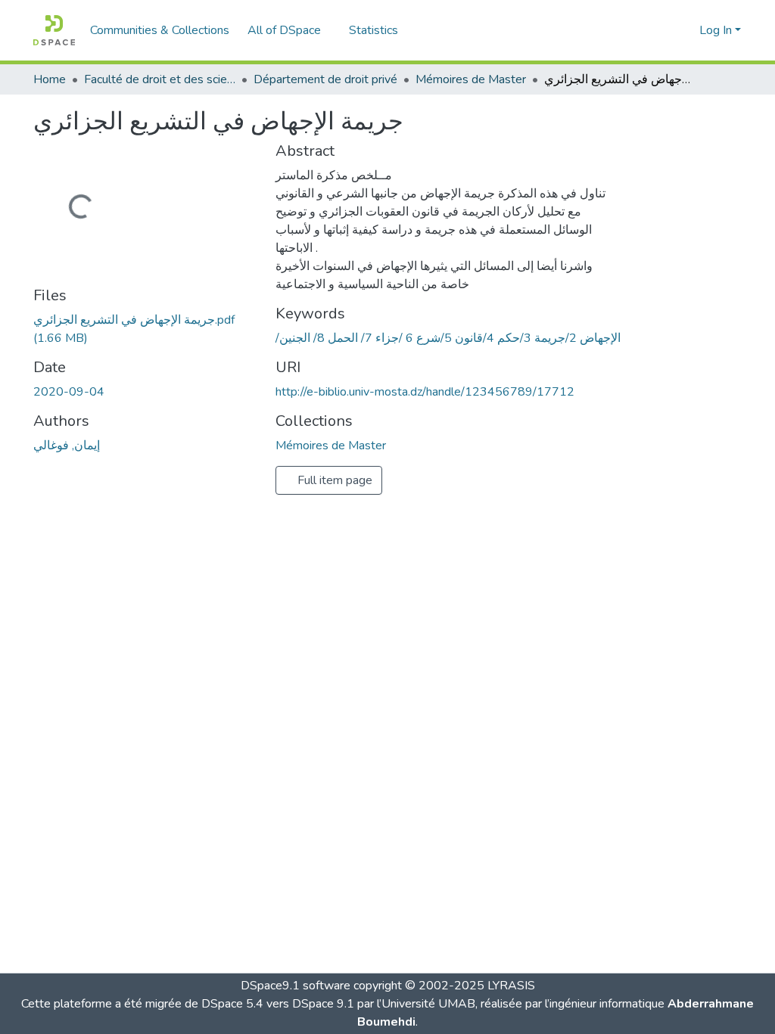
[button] (54, 30)
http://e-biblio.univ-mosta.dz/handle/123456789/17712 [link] (424, 391)
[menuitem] (289, 30)
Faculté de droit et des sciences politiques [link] (159, 79)
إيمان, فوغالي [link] (66, 445)
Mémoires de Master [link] (471, 79)
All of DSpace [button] (284, 30)
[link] (145, 329)
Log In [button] (717, 30)
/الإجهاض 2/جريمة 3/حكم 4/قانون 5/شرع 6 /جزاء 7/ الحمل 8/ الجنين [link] (448, 338)
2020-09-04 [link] (68, 391)
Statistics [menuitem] (373, 30)
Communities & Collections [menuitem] (159, 30)
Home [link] (49, 79)
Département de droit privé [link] (325, 79)
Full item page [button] (333, 480)
